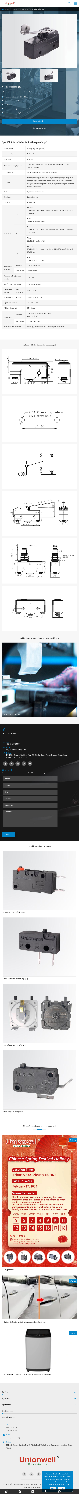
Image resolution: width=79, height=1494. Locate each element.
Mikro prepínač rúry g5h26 (13, 1112)
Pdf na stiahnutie (40, 128)
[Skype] (19, 1491)
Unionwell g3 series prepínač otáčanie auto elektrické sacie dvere (25, 1322)
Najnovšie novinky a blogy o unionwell (39, 1126)
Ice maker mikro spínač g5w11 (14, 912)
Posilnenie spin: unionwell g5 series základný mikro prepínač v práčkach (27, 1374)
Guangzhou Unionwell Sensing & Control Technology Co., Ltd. (36, 1484)
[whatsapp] (6, 1491)
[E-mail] (33, 1491)
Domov (6, 9)
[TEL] (46, 1491)
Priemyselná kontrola (12, 714)
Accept (61, 1488)
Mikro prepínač (25, 9)
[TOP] (72, 1491)
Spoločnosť (7, 1405)
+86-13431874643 (12, 1430)
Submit (8, 834)
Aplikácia (6, 1398)
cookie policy (55, 1484)
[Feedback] (59, 1491)
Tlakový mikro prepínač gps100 (14, 1045)
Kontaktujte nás (39, 121)
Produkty (14, 9)
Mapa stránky (28, 1487)
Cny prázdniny (9, 1270)
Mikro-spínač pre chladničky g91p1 (16, 979)
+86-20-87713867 (13, 744)
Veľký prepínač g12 (38, 9)
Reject (53, 1488)
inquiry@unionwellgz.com (16, 749)
